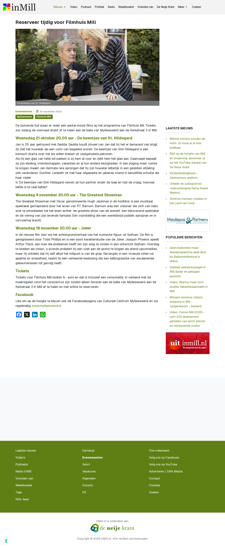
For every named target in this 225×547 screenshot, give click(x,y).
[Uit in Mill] (188, 343)
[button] (60, 7)
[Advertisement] (87, 346)
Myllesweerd (24, 116)
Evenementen (23, 111)
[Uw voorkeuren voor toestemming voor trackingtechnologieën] (6, 541)
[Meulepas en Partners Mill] (188, 220)
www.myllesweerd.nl (46, 306)
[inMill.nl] (19, 7)
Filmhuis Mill (44, 116)
